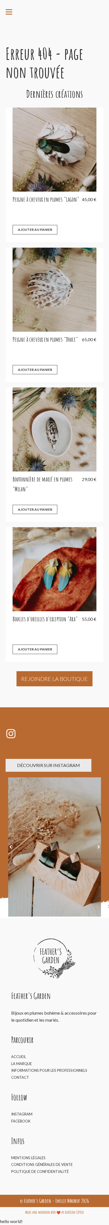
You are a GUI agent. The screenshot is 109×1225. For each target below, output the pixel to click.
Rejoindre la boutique (54, 678)
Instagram (21, 1114)
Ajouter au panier (35, 229)
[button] (10, 847)
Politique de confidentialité (40, 1171)
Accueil (18, 1056)
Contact (20, 1077)
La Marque (21, 1063)
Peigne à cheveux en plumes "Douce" (45, 339)
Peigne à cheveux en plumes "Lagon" (46, 199)
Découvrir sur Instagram (48, 765)
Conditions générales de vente (42, 1164)
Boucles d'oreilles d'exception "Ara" (45, 619)
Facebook (20, 1121)
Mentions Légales (28, 1158)
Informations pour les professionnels (49, 1070)
